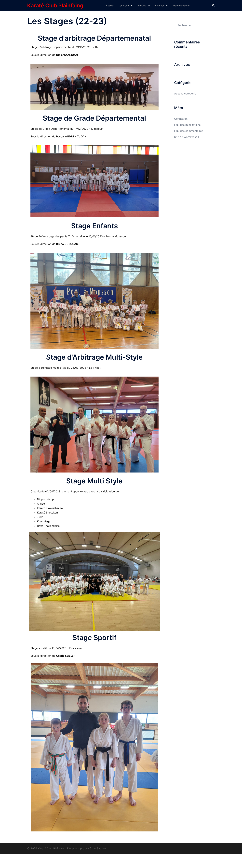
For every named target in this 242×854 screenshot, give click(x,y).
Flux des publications (187, 124)
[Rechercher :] (193, 25)
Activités (159, 5)
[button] (213, 5)
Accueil (110, 5)
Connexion (181, 118)
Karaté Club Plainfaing (55, 5)
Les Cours (124, 5)
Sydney (101, 848)
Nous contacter (181, 5)
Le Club (142, 5)
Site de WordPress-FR (187, 137)
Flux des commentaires (188, 130)
